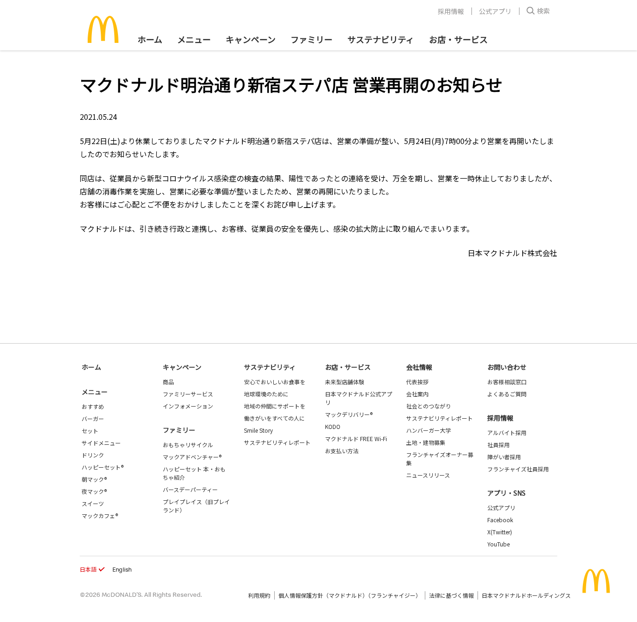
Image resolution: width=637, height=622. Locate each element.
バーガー (93, 418)
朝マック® (94, 479)
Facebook (500, 520)
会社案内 (417, 394)
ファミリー (311, 39)
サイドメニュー (101, 443)
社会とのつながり (428, 406)
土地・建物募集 (425, 442)
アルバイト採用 (506, 432)
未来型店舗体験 (344, 382)
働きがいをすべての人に (274, 418)
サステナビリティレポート (277, 442)
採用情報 (451, 11)
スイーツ (93, 503)
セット (90, 431)
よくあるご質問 (506, 394)
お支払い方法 (342, 451)
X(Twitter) (499, 532)
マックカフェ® (100, 515)
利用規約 (259, 595)
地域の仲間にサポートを (274, 406)
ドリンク (93, 455)
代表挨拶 (417, 382)
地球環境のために (266, 394)
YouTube (498, 544)
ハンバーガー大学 (428, 430)
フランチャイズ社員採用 (518, 469)
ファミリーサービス (188, 394)
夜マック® (94, 491)
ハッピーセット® (103, 467)
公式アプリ (495, 11)
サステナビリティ (380, 39)
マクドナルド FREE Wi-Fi (356, 438)
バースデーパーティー (190, 489)
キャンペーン (251, 39)
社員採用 (498, 445)
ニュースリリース (428, 475)
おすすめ (93, 406)
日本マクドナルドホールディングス (526, 595)
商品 (168, 382)
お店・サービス (458, 39)
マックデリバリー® (349, 414)
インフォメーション (188, 406)
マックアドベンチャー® (192, 457)
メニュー (95, 391)
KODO (332, 426)
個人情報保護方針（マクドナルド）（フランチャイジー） (349, 595)
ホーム (150, 39)
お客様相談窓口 (506, 382)
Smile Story (258, 430)
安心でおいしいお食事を (274, 382)
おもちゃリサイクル (188, 445)
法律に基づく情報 (451, 595)
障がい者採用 (504, 457)
